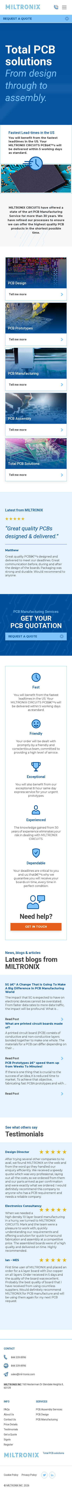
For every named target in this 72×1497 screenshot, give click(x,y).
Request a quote (17, 18)
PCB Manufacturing (47, 1419)
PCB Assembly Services (49, 1409)
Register (8, 1444)
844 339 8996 (18, 1357)
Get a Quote (10, 1434)
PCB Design (42, 1414)
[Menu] (64, 7)
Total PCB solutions (53, 1453)
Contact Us (10, 1419)
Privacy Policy (29, 1474)
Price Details (10, 1424)
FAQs (7, 1409)
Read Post (12, 1019)
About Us (9, 1414)
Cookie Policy (11, 1474)
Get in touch (36, 926)
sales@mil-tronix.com (23, 1374)
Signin (7, 1439)
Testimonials (11, 1429)
